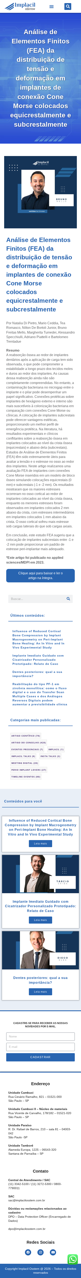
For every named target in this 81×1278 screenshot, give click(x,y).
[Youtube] (53, 1252)
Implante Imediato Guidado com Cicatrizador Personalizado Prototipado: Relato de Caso (38, 659)
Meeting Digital (24, 763)
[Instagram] (40, 1252)
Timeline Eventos (25, 776)
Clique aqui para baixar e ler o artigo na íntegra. (40, 575)
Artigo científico (25, 735)
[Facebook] (28, 1252)
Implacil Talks (23, 756)
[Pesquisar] (68, 599)
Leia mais (40, 843)
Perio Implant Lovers (28, 769)
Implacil (56, 749)
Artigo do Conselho (28, 742)
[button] (51, 6)
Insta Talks (50, 756)
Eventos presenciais (27, 749)
